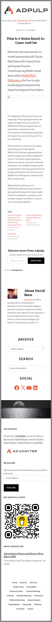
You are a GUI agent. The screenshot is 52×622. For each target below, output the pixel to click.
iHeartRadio (38, 443)
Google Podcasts (24, 443)
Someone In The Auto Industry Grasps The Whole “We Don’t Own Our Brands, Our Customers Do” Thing (15, 220)
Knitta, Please (12, 234)
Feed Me (11, 488)
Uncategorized (16, 270)
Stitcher (39, 439)
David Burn (29, 300)
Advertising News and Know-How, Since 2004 (24, 555)
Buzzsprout (9, 439)
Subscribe (36, 261)
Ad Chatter (21, 436)
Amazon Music (10, 443)
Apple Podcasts (21, 439)
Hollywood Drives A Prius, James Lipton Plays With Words (34, 217)
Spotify (32, 439)
